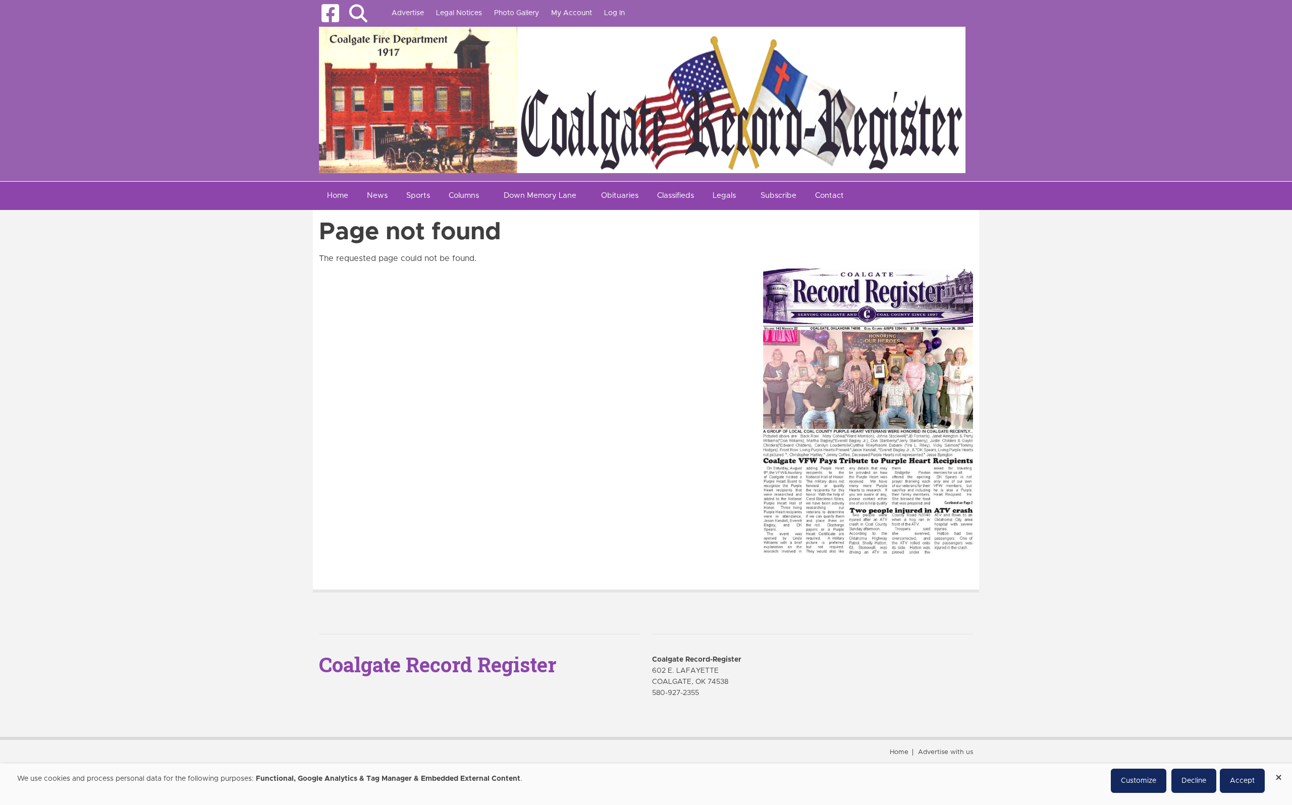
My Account (571, 13)
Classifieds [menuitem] (675, 195)
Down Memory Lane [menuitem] (540, 195)
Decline (1193, 780)
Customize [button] (1138, 780)
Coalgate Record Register (437, 664)
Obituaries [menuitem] (619, 195)
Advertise (408, 13)
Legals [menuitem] (724, 195)
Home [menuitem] (337, 195)
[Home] (642, 99)
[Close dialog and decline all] (1278, 774)
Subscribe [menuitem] (778, 195)
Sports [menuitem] (418, 195)
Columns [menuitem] (464, 195)
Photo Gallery (516, 13)
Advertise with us (945, 752)
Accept (1242, 780)
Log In (614, 13)
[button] (358, 13)
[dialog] (646, 784)
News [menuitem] (377, 195)
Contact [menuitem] (829, 195)
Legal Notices (459, 13)
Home (899, 752)
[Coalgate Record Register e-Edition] (868, 411)
